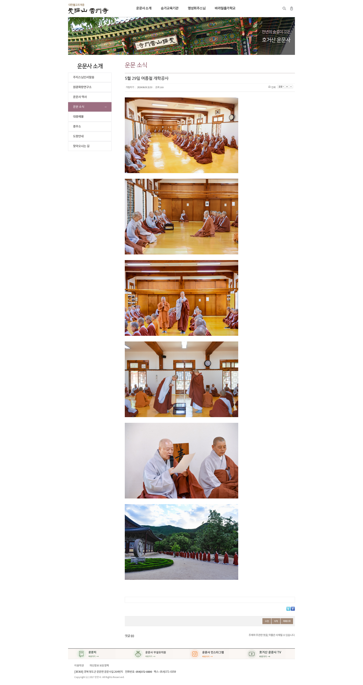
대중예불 (78, 116)
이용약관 (79, 665)
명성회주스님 (196, 8)
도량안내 (78, 136)
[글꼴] (281, 86)
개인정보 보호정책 (99, 665)
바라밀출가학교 (225, 8)
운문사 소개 (143, 8)
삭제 (276, 621)
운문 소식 (78, 107)
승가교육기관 (169, 8)
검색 (284, 8)
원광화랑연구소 (82, 87)
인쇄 (273, 87)
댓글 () (129, 636)
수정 (267, 621)
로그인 (291, 8)
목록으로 (287, 621)
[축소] (291, 86)
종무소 (77, 126)
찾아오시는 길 (81, 146)
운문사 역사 (80, 97)
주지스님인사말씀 (83, 77)
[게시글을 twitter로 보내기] (288, 609)
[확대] (287, 86)
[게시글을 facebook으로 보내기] (293, 609)
